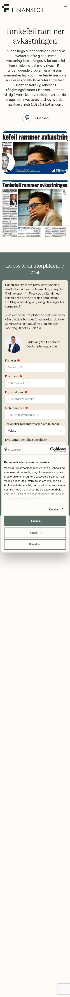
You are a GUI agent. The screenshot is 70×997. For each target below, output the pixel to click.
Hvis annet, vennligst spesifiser (26, 439)
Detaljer (54, 509)
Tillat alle (35, 520)
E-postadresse (14, 392)
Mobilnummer (14, 408)
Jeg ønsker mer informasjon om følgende (32, 423)
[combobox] (35, 430)
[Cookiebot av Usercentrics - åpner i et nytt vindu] (50, 449)
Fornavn (10, 360)
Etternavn (11, 376)
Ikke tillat (35, 544)
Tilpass (33, 532)
